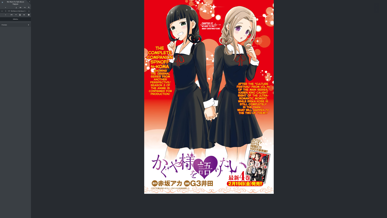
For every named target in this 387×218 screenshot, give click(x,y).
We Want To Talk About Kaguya (15, 3)
